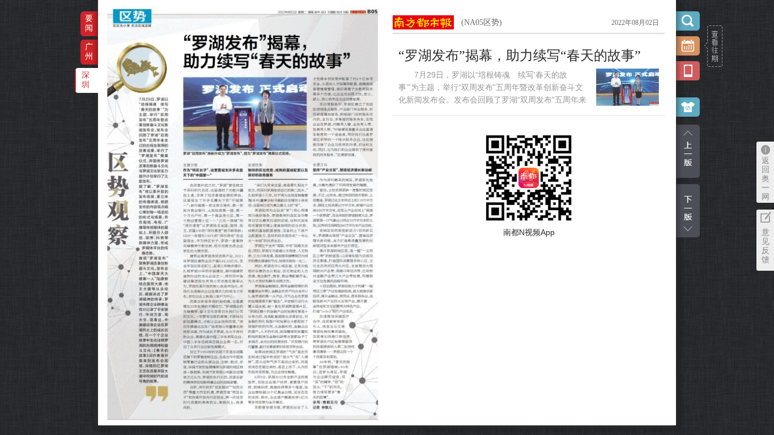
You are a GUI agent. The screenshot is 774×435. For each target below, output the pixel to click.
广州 (89, 51)
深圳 (86, 79)
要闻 (89, 23)
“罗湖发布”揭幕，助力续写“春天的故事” (519, 55)
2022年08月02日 (635, 23)
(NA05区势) (481, 22)
